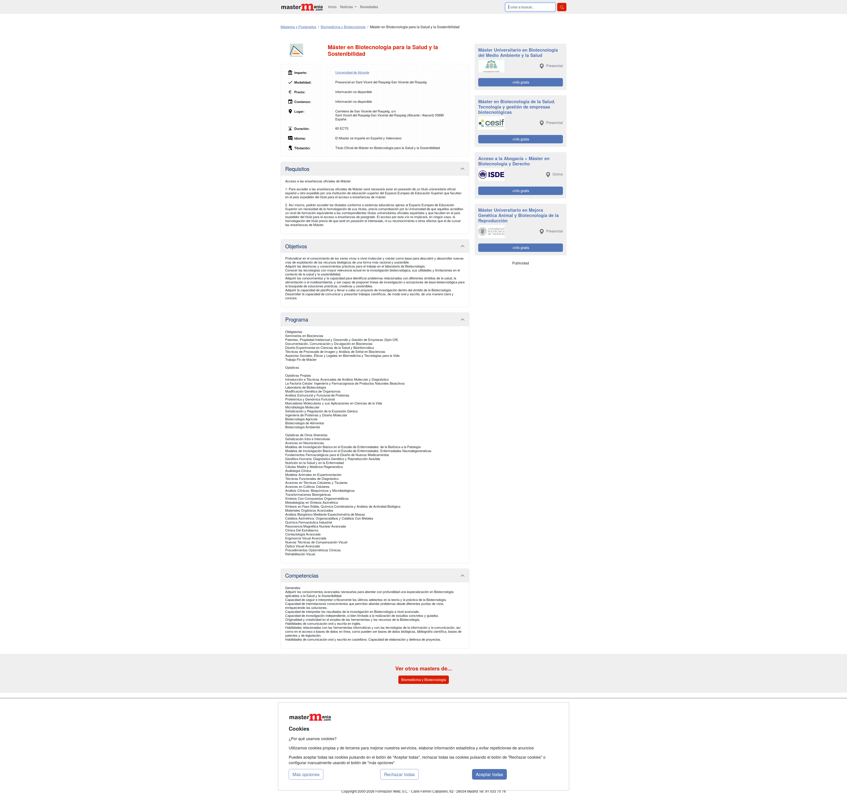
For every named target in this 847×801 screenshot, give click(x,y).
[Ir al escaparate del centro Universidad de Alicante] (304, 50)
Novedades (369, 6)
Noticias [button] (347, 6)
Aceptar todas (489, 774)
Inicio (332, 6)
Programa (296, 319)
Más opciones (306, 774)
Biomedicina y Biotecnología (423, 679)
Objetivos (296, 246)
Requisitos (297, 168)
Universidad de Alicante (352, 72)
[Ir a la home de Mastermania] (302, 7)
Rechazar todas (399, 774)
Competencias (302, 575)
